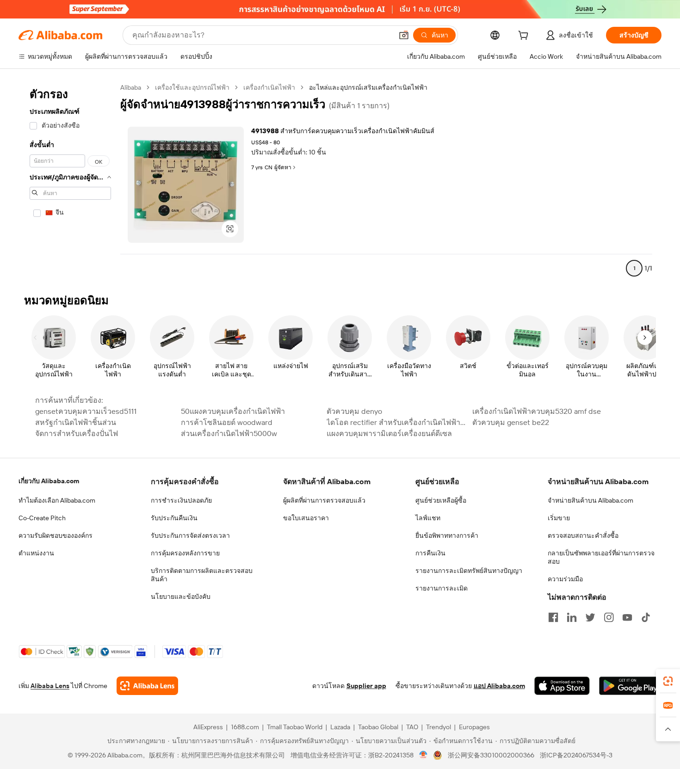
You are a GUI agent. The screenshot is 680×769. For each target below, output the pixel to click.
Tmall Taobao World (294, 727)
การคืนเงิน (430, 553)
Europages (474, 727)
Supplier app (366, 685)
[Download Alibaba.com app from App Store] (562, 686)
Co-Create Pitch (42, 518)
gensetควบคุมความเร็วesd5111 (85, 411)
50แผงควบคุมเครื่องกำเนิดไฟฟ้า (233, 411)
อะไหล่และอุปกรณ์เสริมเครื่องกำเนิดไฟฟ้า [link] (368, 87)
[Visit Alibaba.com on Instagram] (608, 617)
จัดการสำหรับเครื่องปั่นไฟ (76, 433)
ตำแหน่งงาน (36, 553)
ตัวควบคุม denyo (354, 411)
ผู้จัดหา (282, 167)
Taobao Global (378, 727)
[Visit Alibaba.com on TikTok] (645, 617)
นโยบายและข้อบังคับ (180, 596)
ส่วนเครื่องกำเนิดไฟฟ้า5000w (229, 433)
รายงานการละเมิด (441, 588)
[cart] (525, 36)
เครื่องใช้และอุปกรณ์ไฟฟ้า (192, 87)
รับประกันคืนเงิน (174, 518)
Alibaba (130, 87)
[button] (403, 35)
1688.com (245, 727)
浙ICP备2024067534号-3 (576, 755)
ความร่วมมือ (565, 579)
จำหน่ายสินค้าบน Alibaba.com (590, 500)
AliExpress (208, 727)
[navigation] (70, 182)
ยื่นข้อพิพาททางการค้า (446, 535)
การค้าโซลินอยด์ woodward (226, 422)
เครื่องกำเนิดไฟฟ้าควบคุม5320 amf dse (536, 411)
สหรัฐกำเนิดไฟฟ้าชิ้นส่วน (75, 422)
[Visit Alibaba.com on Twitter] (590, 617)
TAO (412, 727)
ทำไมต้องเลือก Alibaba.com (57, 500)
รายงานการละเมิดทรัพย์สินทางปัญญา (468, 570)
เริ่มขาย (559, 518)
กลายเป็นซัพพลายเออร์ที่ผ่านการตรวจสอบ (601, 557)
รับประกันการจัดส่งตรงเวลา (190, 535)
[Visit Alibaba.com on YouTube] (627, 617)
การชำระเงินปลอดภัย (181, 500)
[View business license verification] (423, 755)
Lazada (340, 727)
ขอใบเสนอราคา (306, 518)
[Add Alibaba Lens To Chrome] (147, 686)
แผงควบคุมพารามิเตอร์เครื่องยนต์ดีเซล (389, 433)
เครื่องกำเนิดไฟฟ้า (269, 87)
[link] (668, 681)
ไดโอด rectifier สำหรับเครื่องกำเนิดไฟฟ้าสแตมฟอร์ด (397, 422)
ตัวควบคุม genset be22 (510, 422)
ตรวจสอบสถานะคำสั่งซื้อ (583, 535)
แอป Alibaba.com (499, 685)
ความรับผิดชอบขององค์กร (56, 535)
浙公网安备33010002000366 (491, 755)
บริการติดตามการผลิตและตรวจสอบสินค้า (202, 575)
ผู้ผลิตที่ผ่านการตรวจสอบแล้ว (324, 500)
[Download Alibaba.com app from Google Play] (630, 686)
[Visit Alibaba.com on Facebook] (553, 617)
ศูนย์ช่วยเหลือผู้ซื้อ (440, 500)
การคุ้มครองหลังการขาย (185, 553)
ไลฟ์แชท (427, 518)
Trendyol (438, 727)
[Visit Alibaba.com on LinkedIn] (571, 617)
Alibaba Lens (50, 685)
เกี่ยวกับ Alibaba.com (49, 481)
